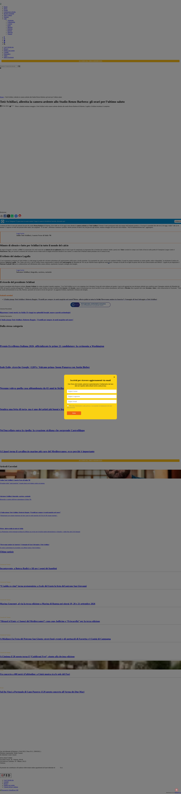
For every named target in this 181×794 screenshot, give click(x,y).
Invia (74, 413)
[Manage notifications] (176, 789)
